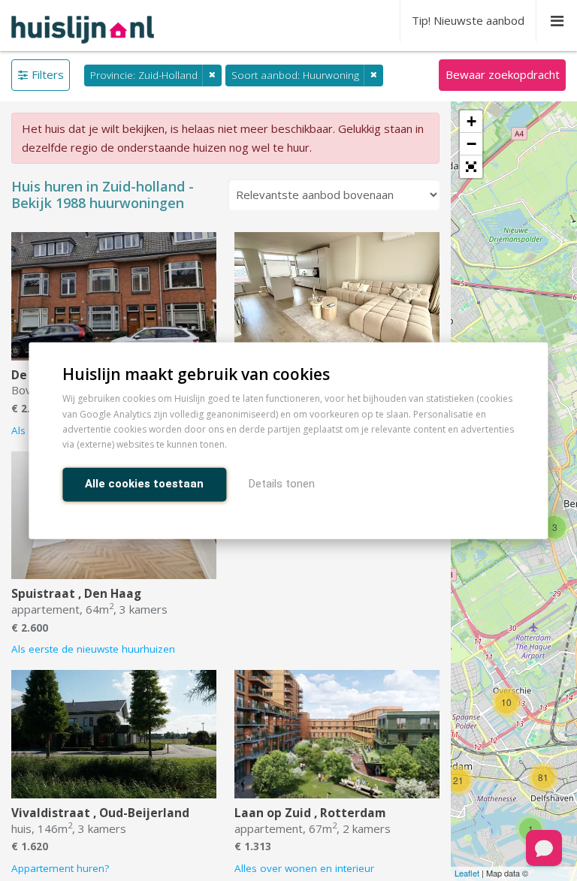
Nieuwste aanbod (468, 20)
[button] (471, 166)
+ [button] (471, 121)
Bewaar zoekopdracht (503, 74)
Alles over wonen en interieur (304, 868)
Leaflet (467, 873)
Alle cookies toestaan (144, 483)
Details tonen (282, 483)
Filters (48, 74)
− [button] (471, 143)
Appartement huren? (60, 868)
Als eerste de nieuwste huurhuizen (93, 649)
